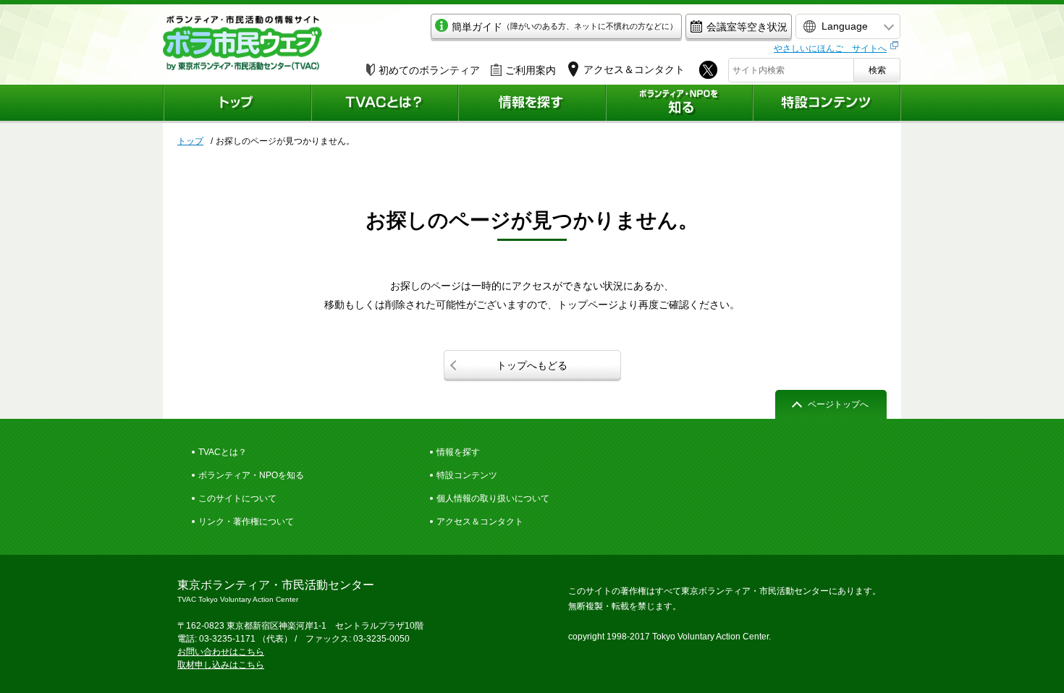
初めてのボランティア (429, 70)
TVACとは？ (222, 452)
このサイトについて (237, 498)
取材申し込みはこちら (220, 665)
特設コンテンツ (466, 475)
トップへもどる (532, 365)
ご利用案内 (530, 70)
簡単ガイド (564, 27)
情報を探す (458, 452)
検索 (877, 70)
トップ (190, 141)
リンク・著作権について (246, 521)
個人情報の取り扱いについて (492, 498)
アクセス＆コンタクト (479, 521)
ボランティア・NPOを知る (251, 475)
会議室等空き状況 (747, 27)
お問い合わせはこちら (220, 652)
